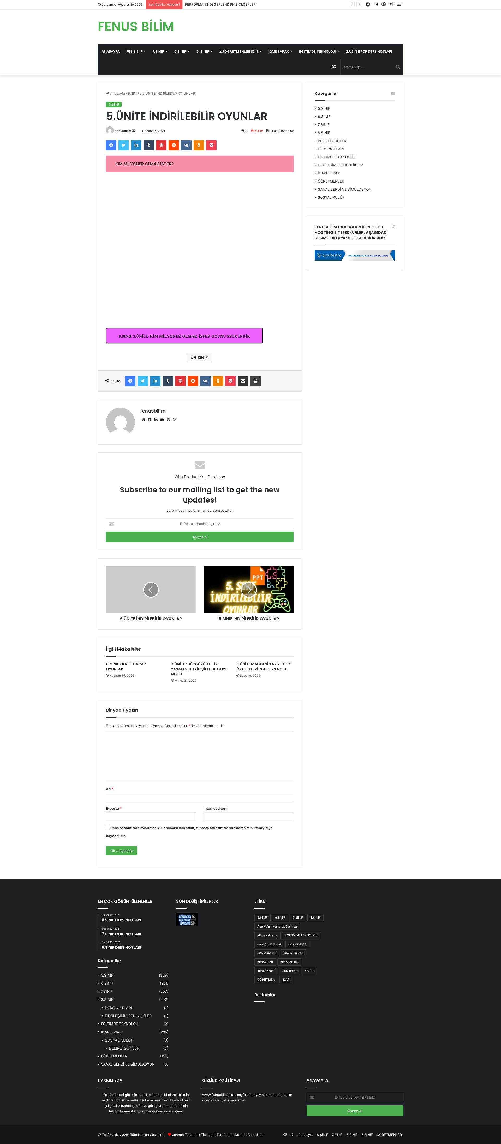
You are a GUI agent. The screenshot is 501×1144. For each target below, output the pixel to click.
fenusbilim (123, 131)
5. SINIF (202, 51)
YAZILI (309, 971)
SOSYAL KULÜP (331, 197)
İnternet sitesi (215, 808)
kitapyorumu (289, 962)
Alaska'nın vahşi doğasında (277, 926)
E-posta (114, 808)
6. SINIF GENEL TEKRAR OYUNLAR (126, 667)
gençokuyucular (269, 944)
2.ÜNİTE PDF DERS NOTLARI (369, 51)
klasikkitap (289, 971)
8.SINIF (136, 51)
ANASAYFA (111, 51)
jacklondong (297, 944)
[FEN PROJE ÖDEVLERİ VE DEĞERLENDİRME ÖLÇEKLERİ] (187, 919)
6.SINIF (180, 51)
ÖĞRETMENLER (331, 181)
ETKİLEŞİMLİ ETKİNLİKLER (340, 165)
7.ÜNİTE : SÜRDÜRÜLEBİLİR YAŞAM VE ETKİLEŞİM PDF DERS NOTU (198, 669)
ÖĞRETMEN (266, 980)
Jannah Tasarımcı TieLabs (192, 1135)
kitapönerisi (265, 971)
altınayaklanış (267, 935)
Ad (109, 789)
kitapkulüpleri (293, 953)
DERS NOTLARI (331, 149)
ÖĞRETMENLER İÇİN (241, 51)
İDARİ (286, 980)
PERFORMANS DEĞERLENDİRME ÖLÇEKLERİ (220, 4)
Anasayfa (117, 93)
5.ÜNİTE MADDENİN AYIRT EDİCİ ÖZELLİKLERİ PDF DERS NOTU (264, 667)
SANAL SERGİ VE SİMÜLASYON (344, 189)
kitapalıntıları (266, 953)
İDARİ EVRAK (278, 51)
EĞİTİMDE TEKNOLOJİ (317, 51)
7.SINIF (158, 51)
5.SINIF (324, 108)
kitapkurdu (265, 962)
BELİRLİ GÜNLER (332, 141)
